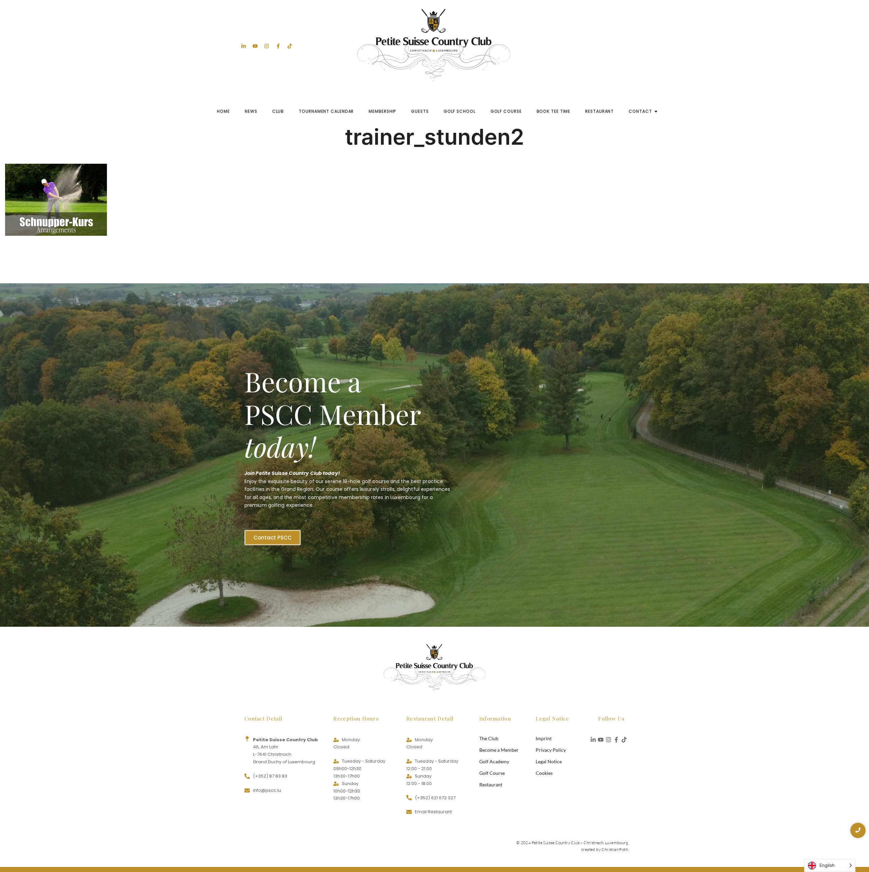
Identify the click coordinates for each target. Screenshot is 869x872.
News (251, 111)
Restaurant (599, 111)
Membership (382, 111)
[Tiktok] (289, 46)
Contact (640, 111)
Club (278, 111)
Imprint (544, 738)
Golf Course (506, 111)
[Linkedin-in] (243, 46)
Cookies (544, 773)
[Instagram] (266, 46)
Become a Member (499, 750)
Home (223, 111)
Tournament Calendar (326, 111)
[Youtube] (255, 46)
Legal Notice (549, 761)
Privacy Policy (551, 750)
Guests (419, 111)
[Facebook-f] (278, 46)
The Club (488, 738)
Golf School (460, 111)
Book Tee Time (554, 111)
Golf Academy (494, 761)
